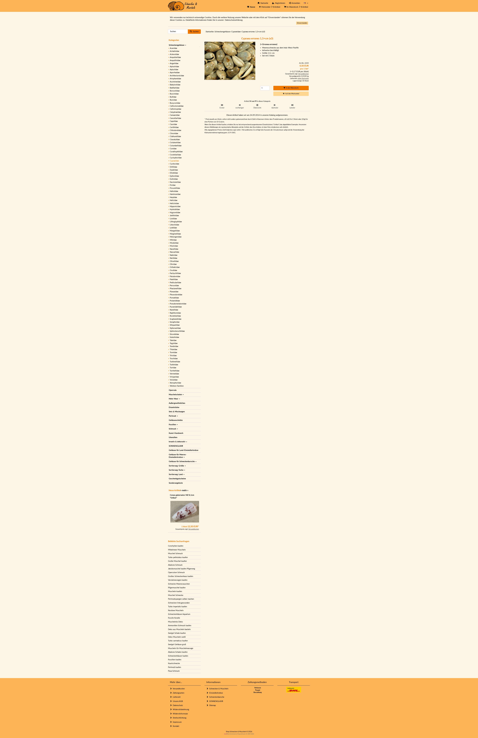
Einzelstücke (174, 407)
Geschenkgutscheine (177, 479)
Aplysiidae (174, 70)
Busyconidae (175, 103)
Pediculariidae (175, 283)
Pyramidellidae (176, 307)
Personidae (174, 286)
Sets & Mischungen (177, 412)
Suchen (195, 32)
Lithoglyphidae (176, 222)
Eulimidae (174, 179)
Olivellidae (174, 261)
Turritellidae (174, 371)
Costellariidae (175, 155)
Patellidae (174, 279)
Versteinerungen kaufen (177, 580)
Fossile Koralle (174, 618)
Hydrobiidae (175, 209)
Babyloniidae (175, 85)
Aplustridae (174, 67)
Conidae (173, 149)
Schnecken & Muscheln (218, 689)
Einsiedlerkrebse (215, 693)
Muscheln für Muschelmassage (180, 648)
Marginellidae (175, 234)
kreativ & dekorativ (177, 442)
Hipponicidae (175, 206)
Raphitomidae (175, 313)
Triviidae (173, 356)
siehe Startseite (303, 78)
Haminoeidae (175, 194)
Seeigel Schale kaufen (177, 633)
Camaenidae (175, 115)
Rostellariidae (175, 316)
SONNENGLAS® (176, 446)
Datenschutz (177, 705)
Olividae (173, 264)
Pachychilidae (175, 273)
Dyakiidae (174, 170)
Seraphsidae (174, 322)
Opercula (173, 390)
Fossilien (173, 425)
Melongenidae (175, 237)
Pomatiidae (174, 298)
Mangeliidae (175, 231)
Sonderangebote (176, 483)
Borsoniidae (175, 91)
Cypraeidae (174, 161)
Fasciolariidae (175, 182)
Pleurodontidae (176, 295)
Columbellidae (175, 146)
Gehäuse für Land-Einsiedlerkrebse (183, 450)
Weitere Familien (177, 386)
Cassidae (173, 124)
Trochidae (174, 359)
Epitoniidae (174, 176)
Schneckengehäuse (177, 45)
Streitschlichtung (179, 718)
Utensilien (173, 437)
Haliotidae (174, 191)
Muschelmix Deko (175, 622)
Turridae (173, 368)
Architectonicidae (177, 76)
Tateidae (173, 340)
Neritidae (173, 258)
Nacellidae (174, 249)
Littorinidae (174, 225)
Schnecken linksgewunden (179, 603)
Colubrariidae (175, 143)
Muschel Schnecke (175, 595)
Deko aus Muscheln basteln (179, 629)
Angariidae (174, 63)
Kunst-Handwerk (176, 433)
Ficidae (173, 185)
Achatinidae (174, 51)
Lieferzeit (176, 697)
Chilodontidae (175, 130)
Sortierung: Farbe (176, 470)
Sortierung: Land (176, 474)
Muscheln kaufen (175, 591)
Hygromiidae (175, 213)
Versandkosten (193, 529)
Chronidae (174, 133)
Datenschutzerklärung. (234, 20)
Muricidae (174, 246)
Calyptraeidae (175, 112)
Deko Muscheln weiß (177, 637)
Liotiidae (173, 219)
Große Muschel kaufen (177, 561)
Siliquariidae (175, 325)
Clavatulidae (175, 140)
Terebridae (174, 346)
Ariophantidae (175, 79)
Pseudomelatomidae (178, 304)
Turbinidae (174, 365)
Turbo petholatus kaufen (178, 557)
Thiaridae (173, 349)
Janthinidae (174, 216)
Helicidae (173, 200)
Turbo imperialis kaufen (177, 607)
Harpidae (173, 197)
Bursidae (173, 100)
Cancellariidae (175, 118)
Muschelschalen (175, 395)
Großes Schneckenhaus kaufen (180, 576)
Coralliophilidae (176, 152)
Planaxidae (174, 292)
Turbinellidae (175, 362)
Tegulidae (174, 343)
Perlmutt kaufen (174, 667)
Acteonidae (174, 54)
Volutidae (174, 380)
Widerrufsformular (180, 714)
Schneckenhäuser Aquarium (179, 614)
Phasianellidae (175, 289)
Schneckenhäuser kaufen (178, 656)
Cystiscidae (174, 164)
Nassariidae (174, 252)
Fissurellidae (175, 188)
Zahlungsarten (178, 693)
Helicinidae (174, 203)
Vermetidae (174, 374)
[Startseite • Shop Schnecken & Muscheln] (182, 6)
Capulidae (174, 121)
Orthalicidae (175, 267)
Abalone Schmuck (175, 565)
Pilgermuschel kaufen (176, 588)
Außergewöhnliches (177, 403)
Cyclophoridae (176, 158)
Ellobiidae (174, 173)
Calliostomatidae (176, 106)
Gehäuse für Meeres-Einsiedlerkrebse (177, 456)
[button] (306, 3)
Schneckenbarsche (216, 697)
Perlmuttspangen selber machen (181, 599)
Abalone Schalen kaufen (177, 652)
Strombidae (174, 334)
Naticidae (173, 255)
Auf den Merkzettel (292, 94)
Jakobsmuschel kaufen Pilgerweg (181, 569)
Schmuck (173, 429)
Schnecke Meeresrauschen (179, 584)
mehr (184, 490)
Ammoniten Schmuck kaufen (179, 626)
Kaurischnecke (174, 663)
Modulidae (174, 243)
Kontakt (175, 726)
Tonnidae (173, 352)
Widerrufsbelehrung (180, 709)
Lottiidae (173, 228)
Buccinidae (174, 94)
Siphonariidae (175, 328)
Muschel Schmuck (175, 553)
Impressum (177, 722)
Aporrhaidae (175, 73)
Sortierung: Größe (176, 466)
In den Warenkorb (292, 88)
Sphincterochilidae (177, 331)
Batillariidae (174, 88)
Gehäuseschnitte (176, 420)
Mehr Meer (174, 399)
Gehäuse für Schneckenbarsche (182, 461)
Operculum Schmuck (176, 572)
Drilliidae (173, 167)
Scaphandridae (175, 319)
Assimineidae (175, 82)
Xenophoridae (175, 383)
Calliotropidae (175, 109)
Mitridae (173, 240)
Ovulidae (173, 270)
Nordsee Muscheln (175, 610)
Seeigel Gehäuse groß (177, 644)
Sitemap (212, 705)
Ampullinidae (175, 60)
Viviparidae (174, 377)
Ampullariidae (175, 57)
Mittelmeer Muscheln (177, 550)
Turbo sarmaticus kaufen (178, 641)
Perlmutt (173, 416)
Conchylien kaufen (175, 546)
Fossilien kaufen (174, 660)
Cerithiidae (174, 127)
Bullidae (173, 97)
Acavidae (173, 48)
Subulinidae (174, 337)
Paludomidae (175, 276)
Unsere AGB (177, 701)
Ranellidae (174, 310)
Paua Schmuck (174, 671)
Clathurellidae (175, 136)
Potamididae (175, 301)
